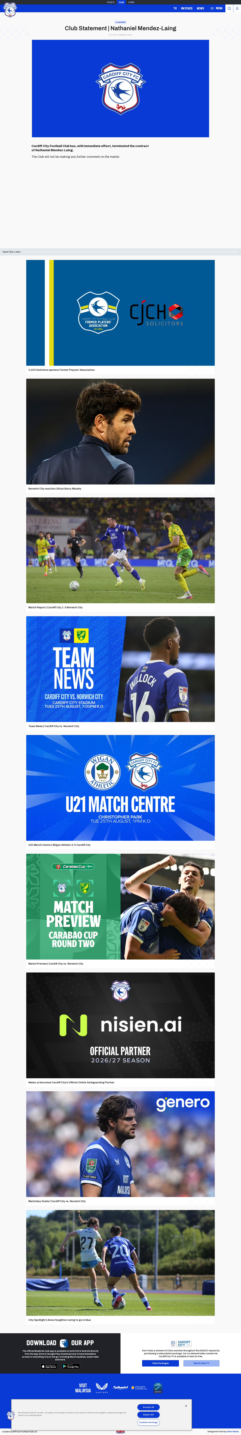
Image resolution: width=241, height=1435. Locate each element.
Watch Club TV (201, 1363)
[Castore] (101, 1388)
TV (175, 8)
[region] (101, 1415)
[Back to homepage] (10, 9)
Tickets (111, 2)
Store (131, 2)
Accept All (148, 1407)
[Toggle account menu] (237, 8)
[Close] (186, 1406)
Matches (186, 8)
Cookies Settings (148, 1422)
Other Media (233, 1432)
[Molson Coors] (139, 1388)
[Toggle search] (229, 8)
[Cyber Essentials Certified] (158, 1388)
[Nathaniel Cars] (120, 1388)
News (200, 8)
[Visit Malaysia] (83, 1387)
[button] (10, 1415)
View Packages (160, 1363)
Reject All (148, 1415)
